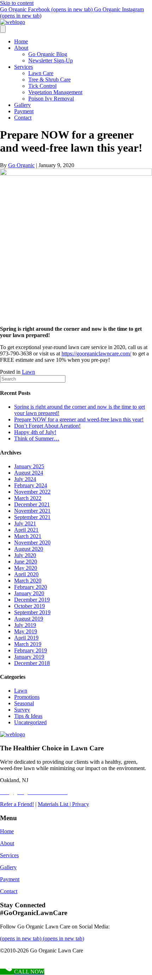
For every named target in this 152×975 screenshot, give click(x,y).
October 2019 (29, 606)
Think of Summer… (36, 438)
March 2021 (27, 536)
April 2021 (26, 530)
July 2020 (25, 555)
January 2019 (29, 657)
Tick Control (42, 86)
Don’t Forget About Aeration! (47, 426)
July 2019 (25, 625)
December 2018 (32, 663)
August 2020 (28, 549)
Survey (22, 710)
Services (23, 67)
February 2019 (30, 650)
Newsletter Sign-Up (50, 60)
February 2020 (30, 587)
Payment (24, 111)
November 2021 (32, 511)
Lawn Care (40, 73)
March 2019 (27, 644)
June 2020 (25, 562)
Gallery (22, 105)
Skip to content (17, 3)
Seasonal (24, 703)
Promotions (27, 697)
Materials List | (55, 804)
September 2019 (32, 612)
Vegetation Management (55, 92)
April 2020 (26, 574)
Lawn (28, 372)
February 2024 (30, 485)
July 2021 (25, 523)
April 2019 (26, 638)
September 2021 (32, 517)
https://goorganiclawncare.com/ (96, 354)
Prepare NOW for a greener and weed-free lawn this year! (79, 419)
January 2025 (29, 466)
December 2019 (32, 600)
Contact (22, 118)
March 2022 (27, 498)
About (21, 48)
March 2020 (27, 581)
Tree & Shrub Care (49, 80)
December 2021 (32, 504)
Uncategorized (30, 722)
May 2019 (25, 631)
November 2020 (32, 543)
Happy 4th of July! (35, 432)
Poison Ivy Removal (51, 99)
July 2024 (25, 479)
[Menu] (3, 29)
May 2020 (25, 568)
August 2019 (28, 619)
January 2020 (29, 593)
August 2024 (28, 473)
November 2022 (32, 492)
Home (21, 41)
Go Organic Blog (47, 54)
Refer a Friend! (17, 804)
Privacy (80, 804)
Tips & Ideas (28, 716)
